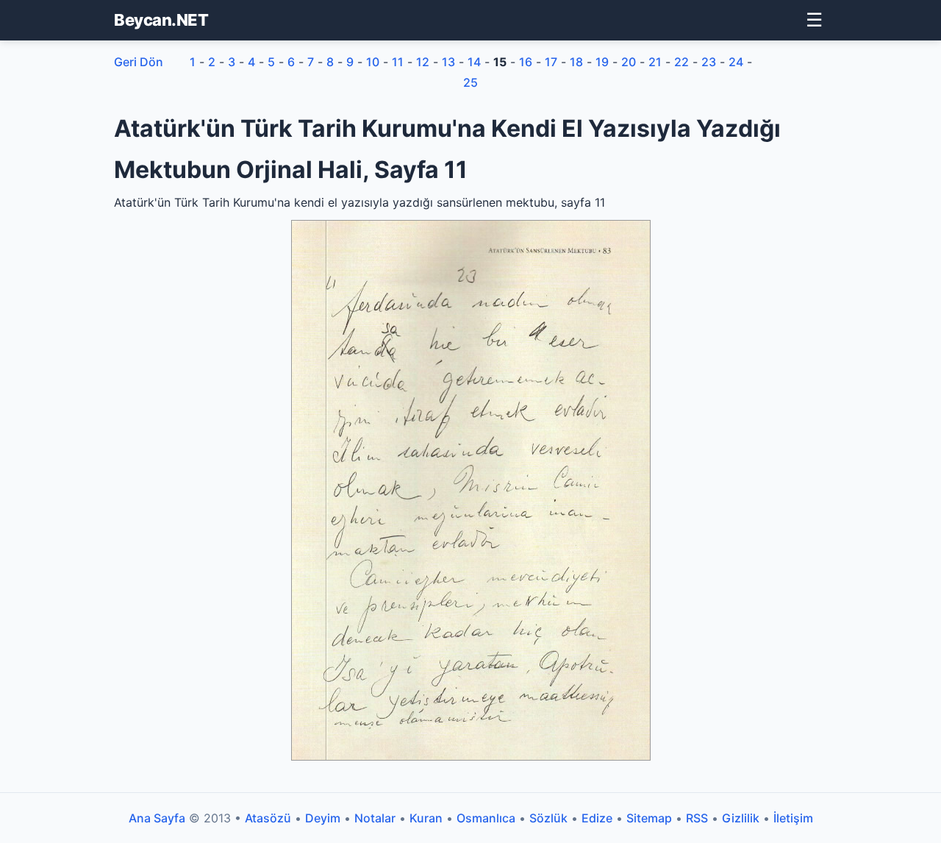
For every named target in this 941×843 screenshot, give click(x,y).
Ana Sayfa (157, 818)
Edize (597, 818)
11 (398, 61)
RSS (697, 818)
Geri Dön (138, 61)
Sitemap (649, 818)
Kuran (426, 818)
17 (551, 61)
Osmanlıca (486, 818)
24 (736, 61)
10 (372, 61)
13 (448, 61)
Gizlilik (740, 818)
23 (708, 61)
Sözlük (548, 818)
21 (655, 61)
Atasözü (268, 818)
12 (422, 61)
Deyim (322, 818)
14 (474, 61)
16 (525, 61)
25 (470, 82)
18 (576, 61)
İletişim (793, 818)
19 (602, 61)
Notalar (375, 818)
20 (628, 61)
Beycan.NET (161, 19)
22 (681, 61)
